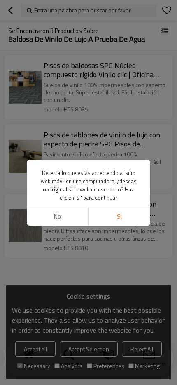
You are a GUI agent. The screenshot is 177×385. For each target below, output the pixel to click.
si (119, 216)
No (57, 216)
